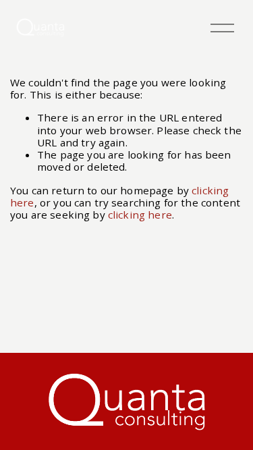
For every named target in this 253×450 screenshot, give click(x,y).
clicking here (140, 214)
